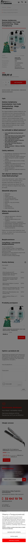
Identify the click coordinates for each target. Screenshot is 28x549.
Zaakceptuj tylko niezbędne (14, 532)
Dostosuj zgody (14, 536)
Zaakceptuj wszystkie (14, 540)
